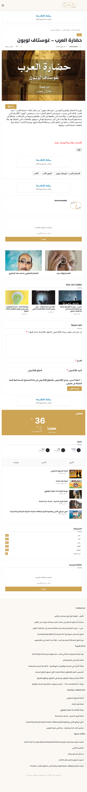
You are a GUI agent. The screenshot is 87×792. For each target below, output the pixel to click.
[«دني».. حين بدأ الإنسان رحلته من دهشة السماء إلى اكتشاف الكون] (70, 297)
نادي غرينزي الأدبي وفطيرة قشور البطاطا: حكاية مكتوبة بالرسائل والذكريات (39, 511)
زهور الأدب (46, 173)
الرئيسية (78, 30)
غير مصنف (76, 553)
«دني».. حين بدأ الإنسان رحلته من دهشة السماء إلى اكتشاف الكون (71, 309)
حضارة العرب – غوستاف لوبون (67, 173)
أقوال (78, 546)
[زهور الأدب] (69, 5)
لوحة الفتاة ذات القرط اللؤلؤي (56, 491)
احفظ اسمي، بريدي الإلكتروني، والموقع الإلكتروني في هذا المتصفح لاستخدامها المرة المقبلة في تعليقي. (45, 382)
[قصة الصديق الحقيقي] (75, 474)
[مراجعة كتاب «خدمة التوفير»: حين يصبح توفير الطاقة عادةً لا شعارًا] (16, 297)
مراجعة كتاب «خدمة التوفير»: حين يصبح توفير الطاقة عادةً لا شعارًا (17, 309)
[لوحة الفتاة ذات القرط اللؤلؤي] (75, 494)
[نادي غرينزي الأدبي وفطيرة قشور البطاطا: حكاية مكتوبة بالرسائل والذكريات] (75, 514)
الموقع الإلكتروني (35, 370)
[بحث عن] (84, 6)
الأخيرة (43, 462)
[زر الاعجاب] (79, 149)
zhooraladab (73, 46)
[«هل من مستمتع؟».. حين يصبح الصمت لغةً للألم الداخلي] (43, 297)
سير (79, 535)
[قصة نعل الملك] (75, 484)
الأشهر (71, 462)
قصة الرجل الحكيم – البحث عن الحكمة (53, 501)
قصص (78, 550)
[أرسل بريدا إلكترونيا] (68, 46)
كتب (72, 30)
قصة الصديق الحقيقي (59, 470)
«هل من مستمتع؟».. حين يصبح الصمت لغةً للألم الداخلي (43, 307)
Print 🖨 (11, 107)
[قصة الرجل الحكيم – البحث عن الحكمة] (75, 504)
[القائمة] (3, 6)
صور (78, 542)
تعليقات (16, 462)
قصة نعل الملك (62, 481)
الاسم (78, 360)
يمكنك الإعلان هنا (43, 15)
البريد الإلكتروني (74, 370)
